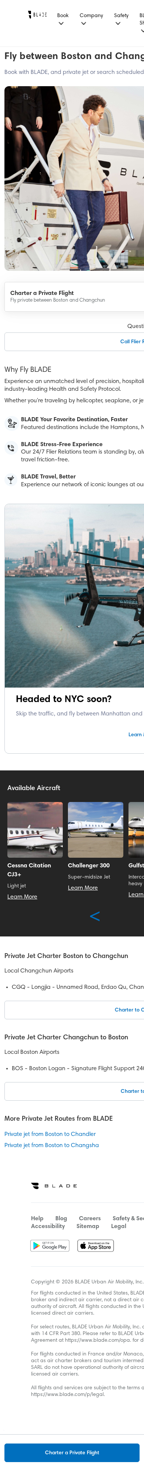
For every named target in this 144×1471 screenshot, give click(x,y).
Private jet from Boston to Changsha (51, 1146)
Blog (61, 1219)
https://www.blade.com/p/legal (67, 1394)
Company (91, 16)
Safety (121, 16)
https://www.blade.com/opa (97, 1340)
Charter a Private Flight (72, 1453)
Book (63, 16)
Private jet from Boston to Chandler (50, 1134)
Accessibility (48, 1227)
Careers (90, 1219)
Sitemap (87, 1227)
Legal (118, 1227)
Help (37, 1219)
